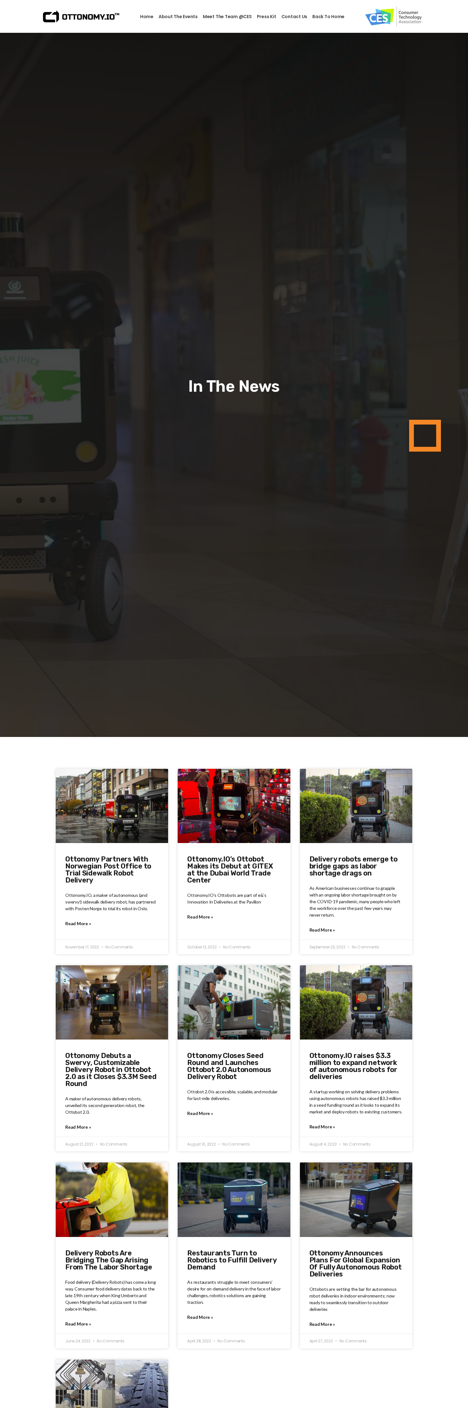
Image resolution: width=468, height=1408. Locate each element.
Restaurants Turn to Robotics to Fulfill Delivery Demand (231, 1260)
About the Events (178, 16)
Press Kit (266, 16)
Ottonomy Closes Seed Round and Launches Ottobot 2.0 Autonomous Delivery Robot (229, 1066)
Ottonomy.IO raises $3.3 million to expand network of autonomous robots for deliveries (353, 1066)
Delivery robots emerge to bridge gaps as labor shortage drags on (353, 866)
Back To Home (328, 16)
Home (146, 16)
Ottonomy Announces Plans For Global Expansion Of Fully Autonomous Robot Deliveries (355, 1263)
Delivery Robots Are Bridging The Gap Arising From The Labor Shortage (108, 1260)
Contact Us (294, 16)
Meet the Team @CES (227, 16)
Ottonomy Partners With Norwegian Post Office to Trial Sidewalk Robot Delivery (108, 869)
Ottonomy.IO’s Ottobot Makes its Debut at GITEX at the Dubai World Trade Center (230, 869)
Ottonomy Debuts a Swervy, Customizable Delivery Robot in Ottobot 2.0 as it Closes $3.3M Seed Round (111, 1069)
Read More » (78, 923)
